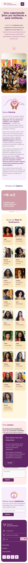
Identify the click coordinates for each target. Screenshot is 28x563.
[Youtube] (17, 557)
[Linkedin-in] (12, 557)
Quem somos (5, 545)
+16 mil (9, 195)
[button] (22, 4)
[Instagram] (8, 557)
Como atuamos (6, 551)
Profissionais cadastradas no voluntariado (9, 204)
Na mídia (4, 548)
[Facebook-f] (4, 557)
